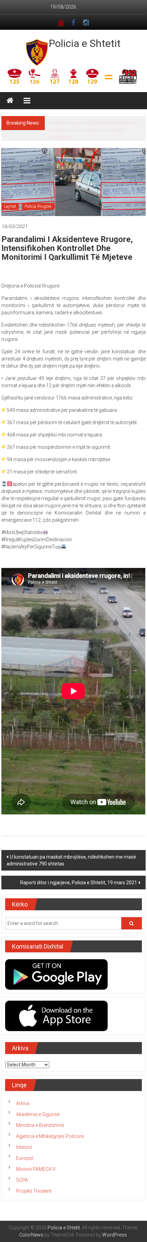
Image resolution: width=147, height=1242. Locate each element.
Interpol (24, 1147)
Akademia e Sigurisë (37, 1114)
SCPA (22, 1180)
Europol (24, 1158)
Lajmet (10, 206)
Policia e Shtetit (85, 43)
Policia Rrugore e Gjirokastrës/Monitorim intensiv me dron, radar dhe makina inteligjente (93, 130)
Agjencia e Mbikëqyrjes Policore (50, 1136)
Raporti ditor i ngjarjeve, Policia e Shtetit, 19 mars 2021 (78, 882)
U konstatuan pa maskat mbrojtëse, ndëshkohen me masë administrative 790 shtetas (71, 860)
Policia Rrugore (38, 206)
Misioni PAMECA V (36, 1169)
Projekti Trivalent (33, 1191)
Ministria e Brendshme (40, 1125)
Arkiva (22, 1103)
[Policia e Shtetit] (9, 100)
